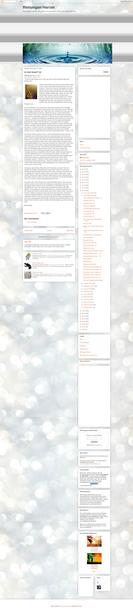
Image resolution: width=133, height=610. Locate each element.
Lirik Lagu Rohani (85, 147)
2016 (83, 185)
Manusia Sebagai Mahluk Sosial (93, 280)
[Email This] (42, 213)
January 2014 (88, 307)
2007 (83, 327)
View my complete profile (87, 160)
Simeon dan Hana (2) (89, 243)
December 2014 (89, 193)
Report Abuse (85, 361)
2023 (83, 174)
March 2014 (87, 302)
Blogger (80, 606)
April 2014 (87, 299)
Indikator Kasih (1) (89, 203)
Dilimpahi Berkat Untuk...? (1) (92, 256)
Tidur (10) (27, 242)
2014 (83, 190)
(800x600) (94, 551)
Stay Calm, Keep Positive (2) (92, 275)
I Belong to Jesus (88, 248)
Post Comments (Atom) (53, 237)
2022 (83, 177)
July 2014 (87, 291)
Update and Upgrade (89, 264)
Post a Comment (31, 222)
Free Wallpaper (84, 342)
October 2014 (88, 283)
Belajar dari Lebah (37, 272)
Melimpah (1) (87, 261)
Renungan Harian (39, 7)
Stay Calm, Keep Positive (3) (92, 272)
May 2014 (87, 297)
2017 (83, 182)
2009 (83, 321)
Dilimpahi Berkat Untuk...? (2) (92, 253)
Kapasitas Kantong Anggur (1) (92, 269)
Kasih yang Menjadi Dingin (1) (92, 198)
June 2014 (87, 294)
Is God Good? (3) (88, 211)
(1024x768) (94, 549)
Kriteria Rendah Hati (38, 263)
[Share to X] (46, 213)
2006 (83, 329)
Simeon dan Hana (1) (89, 245)
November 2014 (89, 195)
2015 (83, 188)
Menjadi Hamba (88, 240)
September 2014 (89, 286)
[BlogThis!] (44, 213)
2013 (83, 311)
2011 (83, 316)
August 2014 (88, 289)
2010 (83, 319)
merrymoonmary (65, 606)
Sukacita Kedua (88, 237)
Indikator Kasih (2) (89, 200)
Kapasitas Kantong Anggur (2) (92, 267)
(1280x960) (94, 547)
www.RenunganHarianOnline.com (90, 464)
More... (94, 571)
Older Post (70, 230)
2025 (83, 169)
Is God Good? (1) (88, 216)
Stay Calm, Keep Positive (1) (92, 277)
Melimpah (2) (87, 259)
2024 (83, 172)
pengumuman (84, 349)
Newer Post (28, 230)
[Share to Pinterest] (49, 213)
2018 (83, 180)
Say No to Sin (87, 223)
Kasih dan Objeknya (89, 206)
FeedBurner (98, 445)
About (81, 339)
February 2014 (88, 305)
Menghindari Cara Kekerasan (92, 235)
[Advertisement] (66, 26)
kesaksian (83, 345)
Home (49, 230)
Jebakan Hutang (36, 253)
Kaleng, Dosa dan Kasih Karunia (93, 251)
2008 (83, 324)
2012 (83, 313)
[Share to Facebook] (47, 213)
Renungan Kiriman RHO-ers (88, 355)
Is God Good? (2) (88, 214)
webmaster (85, 157)
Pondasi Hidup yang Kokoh (91, 208)
